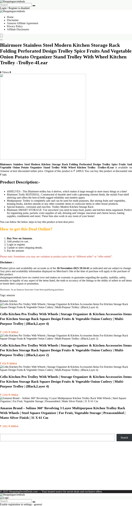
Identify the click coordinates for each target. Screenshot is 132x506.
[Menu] (1, 35)
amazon (11, 295)
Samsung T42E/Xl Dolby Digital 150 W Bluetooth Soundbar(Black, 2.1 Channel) (44, 467)
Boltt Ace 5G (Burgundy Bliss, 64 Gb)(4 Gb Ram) (27, 461)
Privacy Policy (15, 26)
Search (3, 432)
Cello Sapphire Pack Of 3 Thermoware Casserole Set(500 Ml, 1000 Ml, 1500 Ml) (44, 464)
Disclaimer (13, 20)
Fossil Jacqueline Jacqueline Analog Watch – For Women (31, 458)
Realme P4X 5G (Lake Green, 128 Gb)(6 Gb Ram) (28, 455)
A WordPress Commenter (21, 484)
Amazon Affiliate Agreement (22, 23)
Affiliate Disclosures (18, 29)
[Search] (33, 5)
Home (10, 17)
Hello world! (46, 484)
